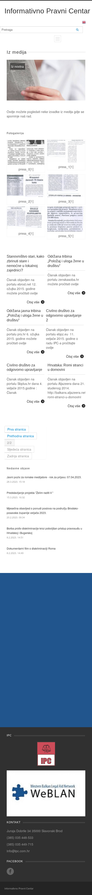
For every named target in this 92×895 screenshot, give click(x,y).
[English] (84, 22)
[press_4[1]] (26, 218)
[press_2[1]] (26, 185)
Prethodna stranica (20, 436)
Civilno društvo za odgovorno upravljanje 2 (64, 315)
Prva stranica (16, 429)
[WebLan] (46, 793)
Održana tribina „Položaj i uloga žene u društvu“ (66, 261)
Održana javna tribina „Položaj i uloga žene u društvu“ (25, 315)
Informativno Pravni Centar (47, 11)
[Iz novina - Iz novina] (46, 80)
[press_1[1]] (66, 151)
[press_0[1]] (26, 152)
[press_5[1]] (66, 219)
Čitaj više (33, 302)
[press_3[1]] (66, 185)
